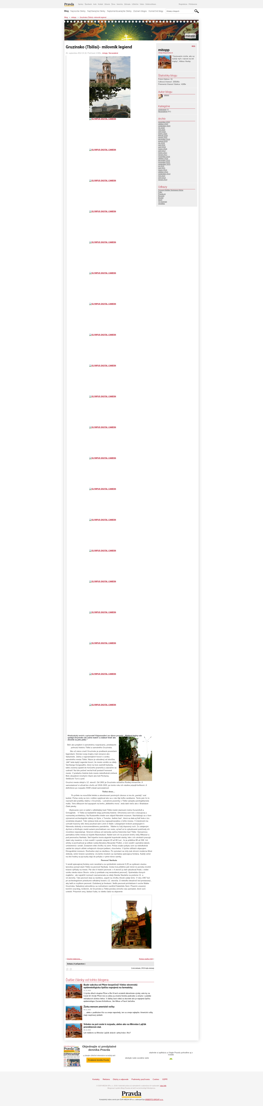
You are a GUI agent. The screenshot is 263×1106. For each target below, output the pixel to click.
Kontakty (96, 1079)
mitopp (73, 17)
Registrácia (183, 4)
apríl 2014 (162, 178)
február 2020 (163, 136)
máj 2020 (161, 130)
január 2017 (162, 155)
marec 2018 (162, 149)
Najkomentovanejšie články (119, 11)
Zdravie (107, 4)
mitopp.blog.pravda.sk (165, 53)
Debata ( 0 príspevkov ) (76, 964)
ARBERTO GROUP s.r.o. (154, 1100)
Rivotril (160, 198)
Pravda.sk (162, 194)
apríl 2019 (162, 147)
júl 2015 (161, 166)
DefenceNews (150, 4)
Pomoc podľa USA (146, 959)
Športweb (88, 4)
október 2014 (163, 172)
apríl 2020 (162, 132)
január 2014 (162, 180)
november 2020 (164, 122)
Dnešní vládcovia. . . (74, 959)
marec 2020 (162, 134)
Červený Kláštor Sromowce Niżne (170, 190)
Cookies (156, 1079)
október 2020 (163, 124)
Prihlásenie (193, 4)
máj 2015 (161, 168)
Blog (66, 10)
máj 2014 (161, 176)
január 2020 (162, 137)
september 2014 (164, 174)
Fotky (160, 192)
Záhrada (127, 4)
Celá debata (135, 968)
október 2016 (163, 159)
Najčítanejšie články (96, 11)
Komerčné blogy (156, 11)
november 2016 (164, 157)
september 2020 (164, 126)
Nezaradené (113, 53)
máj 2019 (161, 145)
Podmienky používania (141, 1079)
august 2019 (163, 141)
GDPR (164, 1079)
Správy (80, 4)
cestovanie (162, 110)
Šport (160, 200)
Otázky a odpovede (120, 1079)
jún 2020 (161, 128)
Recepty (161, 196)
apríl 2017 (162, 151)
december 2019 (164, 139)
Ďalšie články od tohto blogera (87, 980)
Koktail (100, 4)
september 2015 (164, 164)
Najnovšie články (77, 11)
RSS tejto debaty (148, 968)
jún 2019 (161, 143)
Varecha (120, 4)
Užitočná (135, 4)
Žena (113, 4)
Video (142, 4)
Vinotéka (161, 204)
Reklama (106, 1079)
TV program (162, 202)
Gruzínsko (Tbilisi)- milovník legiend (93, 17)
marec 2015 (162, 170)
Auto (95, 4)
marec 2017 (162, 153)
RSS (193, 46)
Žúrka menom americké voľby (99, 1007)
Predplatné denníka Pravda (98, 1060)
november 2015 (164, 162)
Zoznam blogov (140, 11)
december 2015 (164, 160)
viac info (163, 1086)
